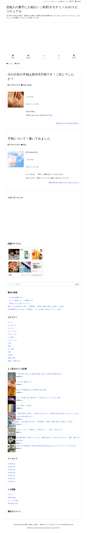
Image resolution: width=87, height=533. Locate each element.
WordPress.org (13, 503)
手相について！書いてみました (29, 138)
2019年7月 (11, 467)
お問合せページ (63, 1)
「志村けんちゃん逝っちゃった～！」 (20, 303)
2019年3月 (11, 478)
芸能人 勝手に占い (14, 361)
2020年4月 (11, 464)
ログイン (11, 494)
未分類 (29, 85)
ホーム (10, 63)
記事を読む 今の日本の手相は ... (67, 123)
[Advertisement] (43, 38)
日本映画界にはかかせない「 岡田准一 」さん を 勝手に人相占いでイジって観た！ (35, 309)
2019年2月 (11, 481)
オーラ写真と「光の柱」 (24, 405)
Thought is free (55, 528)
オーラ (10, 322)
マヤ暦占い (11, 337)
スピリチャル (12, 325)
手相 (24, 85)
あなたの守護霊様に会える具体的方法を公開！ (31, 390)
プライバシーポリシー (50, 1)
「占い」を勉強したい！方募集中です (20, 300)
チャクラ (11, 328)
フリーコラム (12, 331)
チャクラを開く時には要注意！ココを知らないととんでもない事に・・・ (40, 397)
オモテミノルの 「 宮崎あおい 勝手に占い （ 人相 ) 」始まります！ (39, 429)
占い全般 (11, 349)
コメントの (13, 500)
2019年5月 (11, 472)
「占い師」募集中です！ (16, 297)
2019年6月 (11, 470)
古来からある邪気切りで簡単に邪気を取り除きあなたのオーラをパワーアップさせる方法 (46, 446)
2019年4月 (11, 475)
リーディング (12, 340)
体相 (9, 346)
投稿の (11, 497)
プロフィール (12, 334)
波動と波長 (11, 358)
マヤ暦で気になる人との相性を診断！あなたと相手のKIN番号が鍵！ (39, 374)
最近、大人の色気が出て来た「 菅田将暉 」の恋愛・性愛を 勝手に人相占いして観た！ (36, 306)
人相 (9, 343)
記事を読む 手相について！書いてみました (64, 182)
